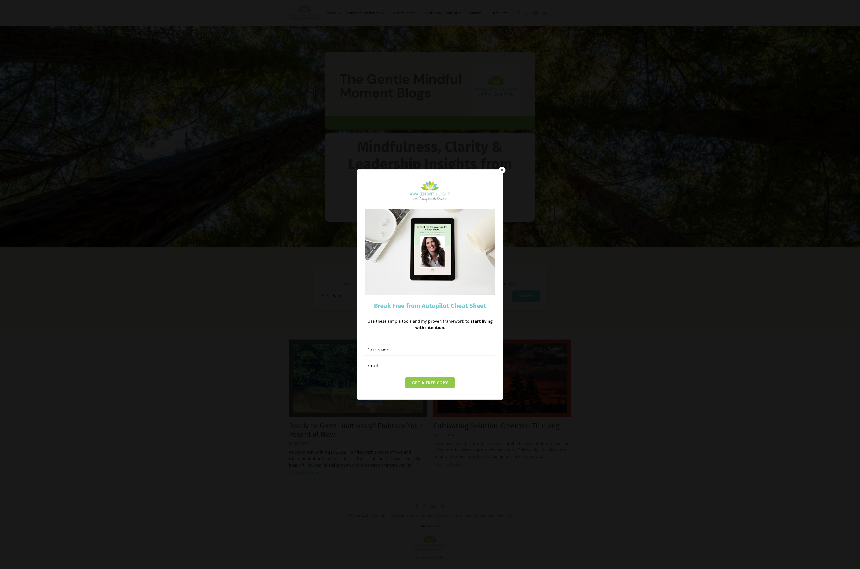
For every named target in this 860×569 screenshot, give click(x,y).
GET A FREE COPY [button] (430, 382)
